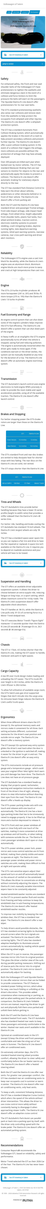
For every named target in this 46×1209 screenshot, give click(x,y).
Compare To (25, 12)
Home (9, 12)
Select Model (16, 12)
